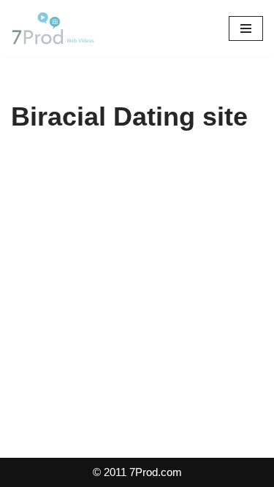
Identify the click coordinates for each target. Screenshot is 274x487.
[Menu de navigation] (246, 28)
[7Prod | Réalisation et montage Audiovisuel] (55, 28)
